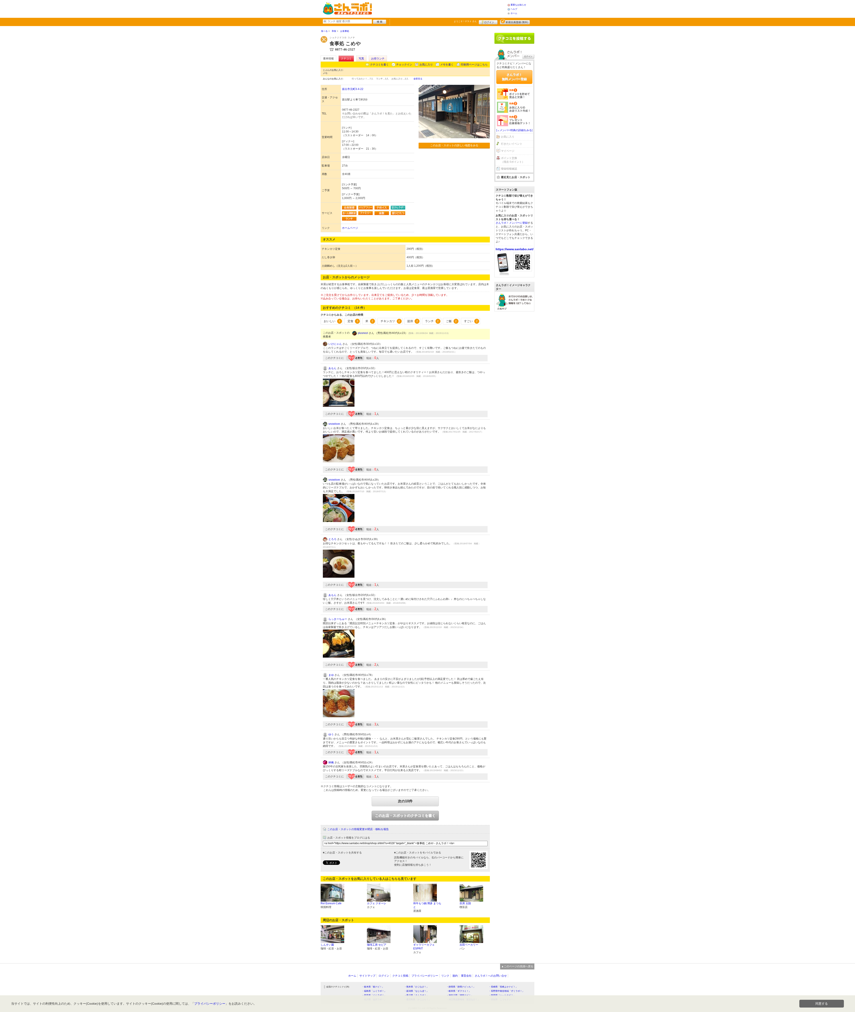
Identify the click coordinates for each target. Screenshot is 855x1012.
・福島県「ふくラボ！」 (374, 991)
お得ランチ (378, 58)
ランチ (432, 321)
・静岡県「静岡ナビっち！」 (460, 987)
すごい (471, 321)
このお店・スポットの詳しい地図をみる (454, 145)
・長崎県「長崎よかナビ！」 (503, 987)
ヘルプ (514, 9)
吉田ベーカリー (469, 944)
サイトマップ (367, 975)
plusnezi (363, 333)
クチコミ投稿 (400, 975)
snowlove (334, 423)
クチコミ (346, 58)
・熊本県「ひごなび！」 (416, 987)
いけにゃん (335, 343)
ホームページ (350, 228)
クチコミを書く (379, 64)
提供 (412, 321)
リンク (445, 975)
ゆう (331, 734)
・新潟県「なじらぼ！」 (416, 991)
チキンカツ (390, 321)
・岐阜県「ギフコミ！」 (458, 991)
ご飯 (451, 321)
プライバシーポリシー (424, 975)
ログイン (488, 21)
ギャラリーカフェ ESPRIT (424, 946)
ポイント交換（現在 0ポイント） (513, 159)
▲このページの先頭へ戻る (517, 966)
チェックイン (404, 64)
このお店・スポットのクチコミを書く (405, 815)
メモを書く (447, 64)
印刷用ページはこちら (474, 64)
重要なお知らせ (518, 5)
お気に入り (426, 64)
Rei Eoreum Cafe (331, 903)
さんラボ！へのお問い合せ (491, 975)
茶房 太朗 (465, 903)
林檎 (331, 762)
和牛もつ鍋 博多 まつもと (427, 905)
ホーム (514, 13)
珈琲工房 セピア (376, 944)
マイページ (507, 150)
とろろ (332, 539)
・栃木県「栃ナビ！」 (373, 987)
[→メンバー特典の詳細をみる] (514, 130)
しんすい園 (327, 944)
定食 (353, 321)
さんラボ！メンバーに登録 (512, 222)
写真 (361, 58)
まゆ (331, 675)
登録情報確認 (509, 168)
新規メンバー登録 (515, 21)
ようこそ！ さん (465, 21)
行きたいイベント (511, 143)
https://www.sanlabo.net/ (514, 249)
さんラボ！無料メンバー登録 (514, 77)
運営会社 (466, 975)
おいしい (332, 321)
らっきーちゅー (337, 619)
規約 (455, 975)
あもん (332, 368)
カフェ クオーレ (376, 903)
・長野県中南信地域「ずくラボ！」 (506, 991)
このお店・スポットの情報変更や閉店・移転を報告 (358, 829)
